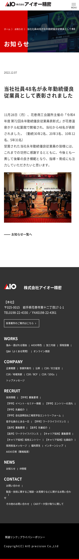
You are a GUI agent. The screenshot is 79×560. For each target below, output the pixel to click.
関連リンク (11, 537)
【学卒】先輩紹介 (15, 409)
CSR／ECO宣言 (52, 368)
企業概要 (10, 368)
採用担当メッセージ (16, 445)
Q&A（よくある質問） (17, 351)
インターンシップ (54, 445)
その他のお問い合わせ (17, 503)
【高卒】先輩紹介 (38, 427)
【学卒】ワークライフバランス (49, 421)
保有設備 (64, 345)
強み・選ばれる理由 (16, 345)
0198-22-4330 (18, 312)
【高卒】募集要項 (15, 427)
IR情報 (23, 468)
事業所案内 (25, 368)
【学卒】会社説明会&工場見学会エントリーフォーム (33, 415)
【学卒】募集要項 (29, 397)
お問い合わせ (13, 485)
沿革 (37, 368)
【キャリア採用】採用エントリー (23, 439)
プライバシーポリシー (32, 537)
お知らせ (10, 468)
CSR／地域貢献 (14, 374)
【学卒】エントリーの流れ (59, 403)
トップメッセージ (15, 380)
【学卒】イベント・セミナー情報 (23, 403)
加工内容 (50, 345)
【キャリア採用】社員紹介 (59, 439)
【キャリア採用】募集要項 (57, 433)
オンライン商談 (41, 351)
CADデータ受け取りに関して (48, 503)
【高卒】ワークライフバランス (22, 433)
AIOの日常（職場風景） (18, 451)
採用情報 (10, 397)
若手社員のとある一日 (17, 421)
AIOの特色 (36, 345)
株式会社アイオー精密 (42, 287)
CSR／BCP (31, 374)
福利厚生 (35, 445)
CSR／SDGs (48, 374)
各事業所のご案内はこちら (20, 323)
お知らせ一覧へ (21, 234)
